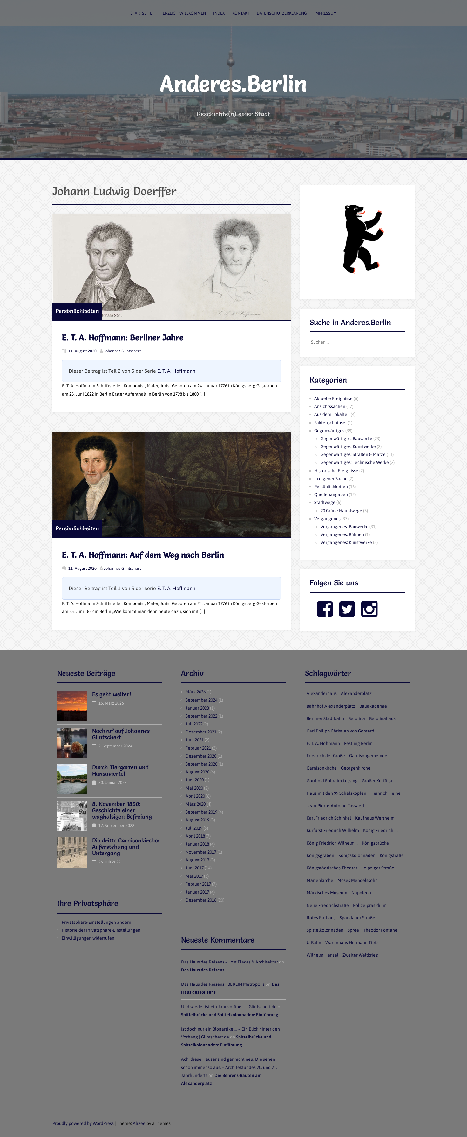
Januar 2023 (197, 708)
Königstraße (392, 855)
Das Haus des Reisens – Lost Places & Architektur (229, 961)
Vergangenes (327, 518)
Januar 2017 (197, 892)
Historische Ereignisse (336, 470)
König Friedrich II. (380, 830)
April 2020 (195, 796)
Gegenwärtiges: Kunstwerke (348, 446)
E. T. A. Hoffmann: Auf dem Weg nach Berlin (143, 555)
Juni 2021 (195, 739)
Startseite (141, 13)
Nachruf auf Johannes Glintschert (121, 734)
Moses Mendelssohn (357, 880)
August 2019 (197, 819)
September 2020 (201, 763)
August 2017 (197, 859)
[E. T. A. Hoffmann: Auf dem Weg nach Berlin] (171, 484)
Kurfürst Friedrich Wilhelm (333, 830)
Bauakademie (373, 706)
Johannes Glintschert (122, 351)
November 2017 (201, 851)
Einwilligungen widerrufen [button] (88, 938)
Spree (353, 930)
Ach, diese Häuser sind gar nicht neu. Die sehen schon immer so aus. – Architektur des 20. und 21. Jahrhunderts (229, 1067)
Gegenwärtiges (329, 430)
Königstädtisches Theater (332, 867)
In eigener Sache (331, 478)
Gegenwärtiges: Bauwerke (346, 438)
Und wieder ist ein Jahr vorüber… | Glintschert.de (229, 1006)
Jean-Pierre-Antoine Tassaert (335, 805)
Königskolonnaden (357, 855)
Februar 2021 (198, 748)
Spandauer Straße (357, 917)
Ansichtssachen (329, 406)
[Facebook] (325, 614)
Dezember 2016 (201, 899)
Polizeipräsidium (370, 905)
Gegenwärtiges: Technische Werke (355, 462)
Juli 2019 (194, 828)
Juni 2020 (195, 779)
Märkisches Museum (327, 892)
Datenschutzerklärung (282, 13)
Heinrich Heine (385, 793)
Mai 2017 (194, 876)
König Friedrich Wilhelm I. (332, 843)
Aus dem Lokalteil (332, 414)
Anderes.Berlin (233, 83)
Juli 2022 (194, 723)
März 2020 (196, 804)
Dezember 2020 (201, 756)
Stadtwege (324, 502)
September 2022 (201, 715)
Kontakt (240, 13)
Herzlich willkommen (182, 13)
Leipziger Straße (378, 867)
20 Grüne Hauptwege (341, 510)
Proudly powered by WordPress (83, 1123)
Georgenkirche (355, 768)
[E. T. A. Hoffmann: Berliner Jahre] (171, 267)
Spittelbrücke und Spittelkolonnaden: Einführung (229, 1014)
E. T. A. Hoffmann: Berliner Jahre (123, 337)
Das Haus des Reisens (202, 969)
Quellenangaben (331, 494)
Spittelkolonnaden (325, 930)
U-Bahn (314, 942)
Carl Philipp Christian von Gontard (340, 730)
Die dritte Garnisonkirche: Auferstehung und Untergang (125, 847)
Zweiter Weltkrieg (360, 954)
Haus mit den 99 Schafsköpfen (336, 793)
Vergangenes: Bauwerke (345, 526)
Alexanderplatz (356, 693)
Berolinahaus (382, 718)
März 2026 (196, 691)
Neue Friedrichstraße (328, 905)
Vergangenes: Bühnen (342, 534)
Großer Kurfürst (377, 780)
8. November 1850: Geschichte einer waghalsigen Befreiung (122, 810)
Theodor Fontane (380, 930)
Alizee (139, 1123)
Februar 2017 (198, 884)
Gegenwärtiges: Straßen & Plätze (353, 454)
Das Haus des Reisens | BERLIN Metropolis (223, 984)
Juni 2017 (195, 867)
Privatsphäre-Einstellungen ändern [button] (96, 922)
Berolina (356, 718)
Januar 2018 (197, 844)
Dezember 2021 (201, 731)
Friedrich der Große (326, 755)
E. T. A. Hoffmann (176, 371)
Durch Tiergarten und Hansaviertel (120, 770)
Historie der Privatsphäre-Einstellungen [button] (101, 930)
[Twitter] (347, 614)
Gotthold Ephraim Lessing (332, 780)
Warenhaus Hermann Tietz (352, 942)
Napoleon (361, 892)
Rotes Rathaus (321, 917)
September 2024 (201, 700)
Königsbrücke (375, 843)
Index (219, 13)
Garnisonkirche (322, 768)
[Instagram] (369, 614)
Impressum (325, 13)
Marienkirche (320, 880)
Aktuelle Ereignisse (333, 398)
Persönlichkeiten (77, 311)
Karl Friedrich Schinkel (329, 817)
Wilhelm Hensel (322, 954)
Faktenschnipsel (330, 422)
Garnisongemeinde (368, 755)
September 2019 (201, 811)
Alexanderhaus (322, 693)
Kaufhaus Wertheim (375, 817)
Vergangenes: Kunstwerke (346, 542)
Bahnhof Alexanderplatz (331, 706)
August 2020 (197, 771)
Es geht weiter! (111, 694)
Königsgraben (320, 855)
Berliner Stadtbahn (325, 718)
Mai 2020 (194, 788)
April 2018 (195, 836)
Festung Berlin (358, 743)
